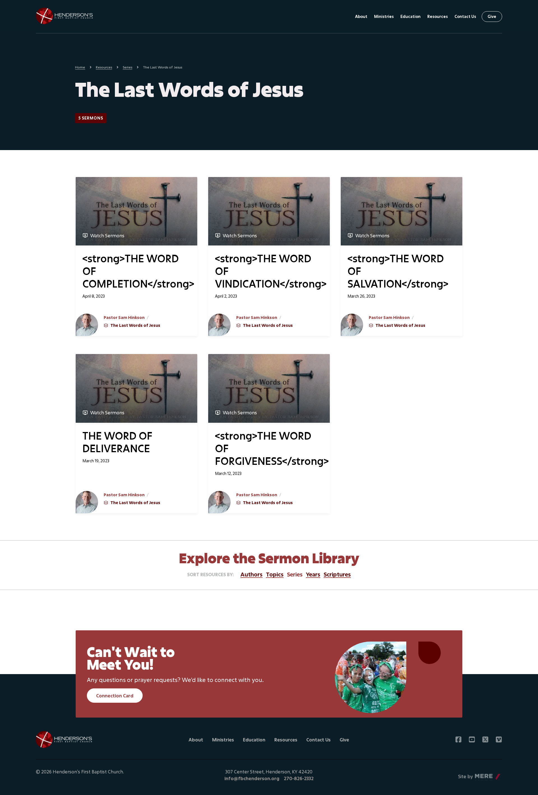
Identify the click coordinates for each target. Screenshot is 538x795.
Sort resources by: (210, 574)
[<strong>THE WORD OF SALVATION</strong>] (401, 211)
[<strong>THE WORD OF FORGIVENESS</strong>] (269, 388)
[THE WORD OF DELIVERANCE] (136, 388)
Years (313, 574)
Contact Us (465, 16)
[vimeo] (498, 739)
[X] (485, 739)
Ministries (384, 16)
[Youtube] (472, 739)
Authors (251, 574)
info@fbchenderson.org (251, 778)
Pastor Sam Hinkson (124, 317)
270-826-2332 (299, 778)
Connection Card (114, 696)
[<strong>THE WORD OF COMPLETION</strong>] (136, 211)
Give (492, 16)
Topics (275, 574)
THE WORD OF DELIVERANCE (117, 442)
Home (80, 67)
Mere (480, 775)
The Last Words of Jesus (135, 325)
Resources (437, 16)
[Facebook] (458, 739)
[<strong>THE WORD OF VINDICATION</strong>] (269, 211)
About (361, 16)
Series (127, 67)
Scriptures (337, 574)
